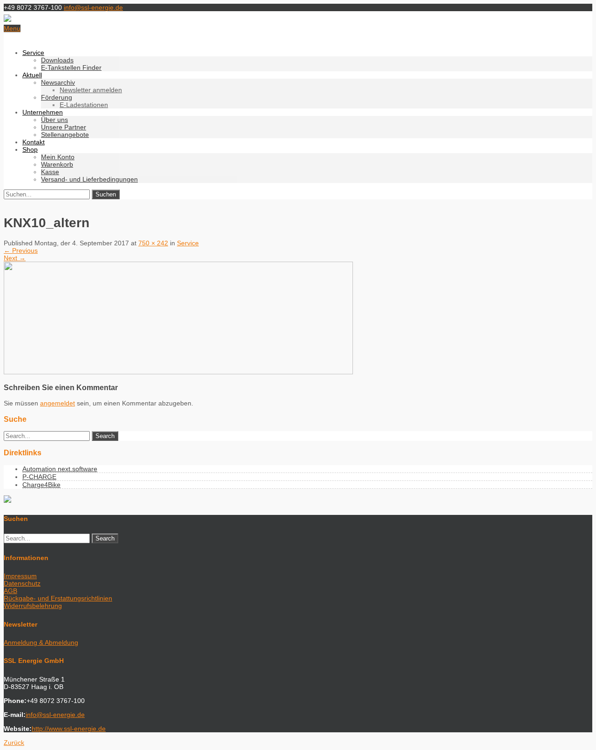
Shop (30, 149)
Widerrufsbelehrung (33, 605)
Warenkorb (57, 164)
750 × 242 (153, 243)
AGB (10, 591)
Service (33, 52)
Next (15, 258)
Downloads (57, 60)
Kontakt (33, 142)
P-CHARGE (39, 476)
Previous (21, 250)
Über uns (54, 119)
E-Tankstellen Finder (71, 67)
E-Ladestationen (84, 104)
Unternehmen (42, 112)
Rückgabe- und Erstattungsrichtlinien (58, 598)
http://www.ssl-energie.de (69, 728)
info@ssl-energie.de (93, 7)
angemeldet (57, 403)
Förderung (56, 97)
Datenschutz (22, 583)
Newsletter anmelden (91, 90)
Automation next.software (59, 469)
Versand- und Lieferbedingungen (89, 179)
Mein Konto (57, 157)
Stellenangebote (65, 134)
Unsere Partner (63, 127)
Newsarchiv (58, 82)
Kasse (50, 172)
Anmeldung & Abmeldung (41, 642)
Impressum (20, 576)
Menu (12, 28)
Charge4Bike (41, 484)
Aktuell (32, 75)
